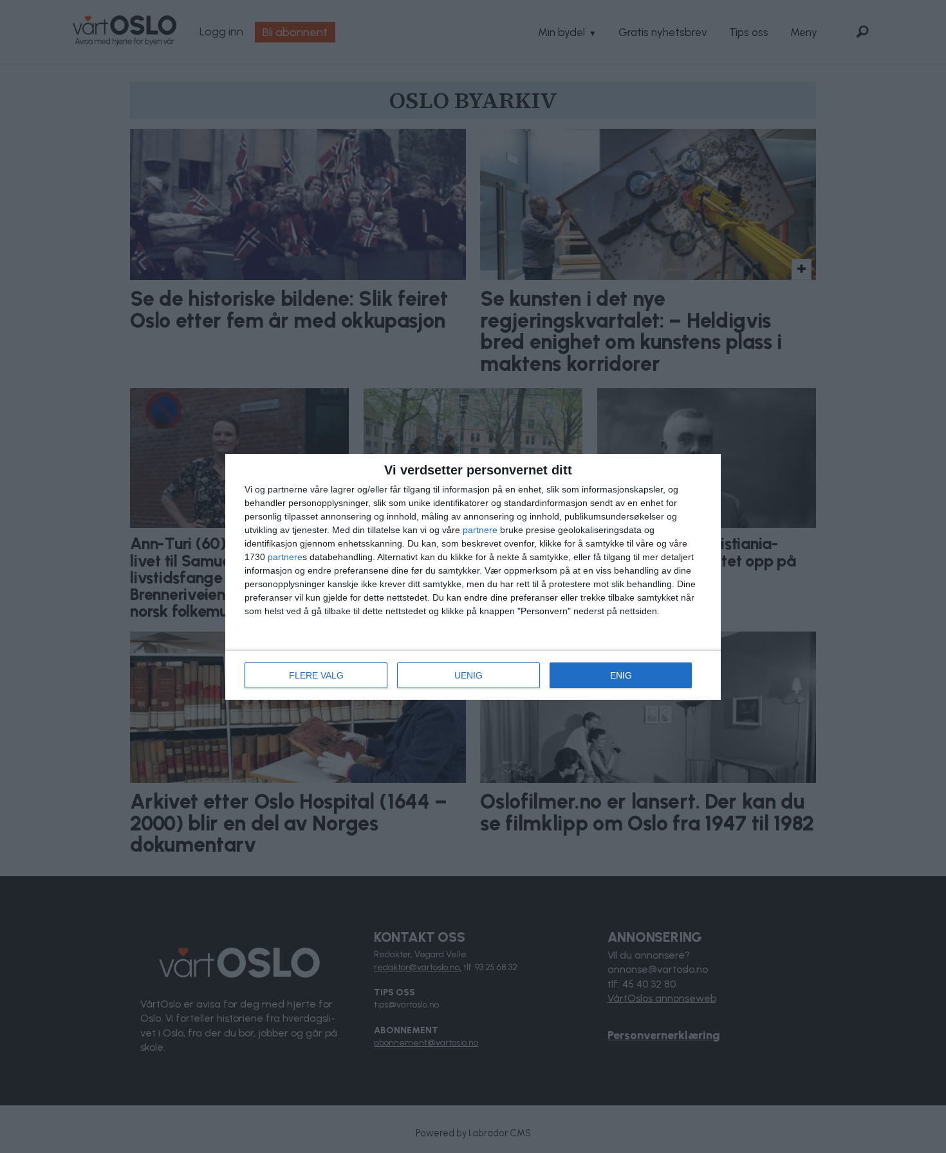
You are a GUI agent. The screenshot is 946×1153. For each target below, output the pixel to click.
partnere (480, 529)
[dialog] (473, 577)
